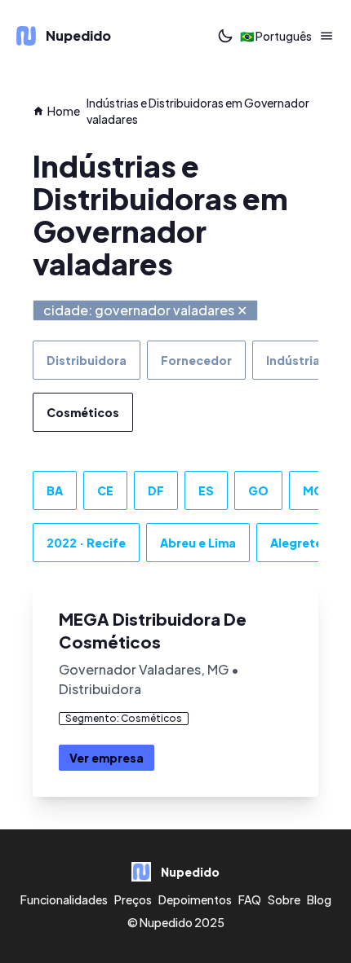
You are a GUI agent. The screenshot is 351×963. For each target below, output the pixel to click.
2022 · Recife (86, 542)
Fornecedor (196, 360)
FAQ (249, 899)
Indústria (293, 360)
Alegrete (296, 542)
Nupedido (166, 922)
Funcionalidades (64, 899)
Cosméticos (83, 412)
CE (105, 490)
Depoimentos (195, 899)
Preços (133, 899)
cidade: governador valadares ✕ (145, 310)
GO (258, 490)
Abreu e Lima (198, 542)
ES (206, 490)
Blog (319, 899)
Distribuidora (87, 360)
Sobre (284, 899)
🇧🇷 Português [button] (276, 36)
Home (63, 110)
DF (156, 490)
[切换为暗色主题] (225, 36)
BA (55, 490)
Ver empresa (106, 757)
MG (313, 490)
